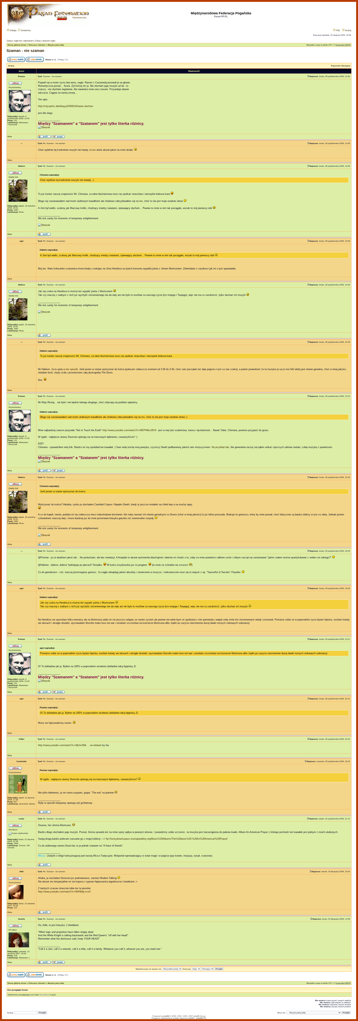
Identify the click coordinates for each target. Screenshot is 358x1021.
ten (94, 149)
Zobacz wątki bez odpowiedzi (20, 41)
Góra (9, 136)
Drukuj (11, 66)
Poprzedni (335, 66)
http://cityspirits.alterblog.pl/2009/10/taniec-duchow (65, 106)
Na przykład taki (220, 447)
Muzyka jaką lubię (56, 45)
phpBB (166, 1016)
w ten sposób (70, 369)
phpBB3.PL (201, 1018)
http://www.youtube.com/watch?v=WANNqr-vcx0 (64, 891)
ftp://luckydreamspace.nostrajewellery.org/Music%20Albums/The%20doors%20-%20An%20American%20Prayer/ (167, 838)
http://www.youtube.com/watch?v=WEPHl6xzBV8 (129, 430)
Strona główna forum (16, 45)
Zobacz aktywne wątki (45, 41)
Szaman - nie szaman (25, 51)
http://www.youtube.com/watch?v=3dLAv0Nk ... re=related (69, 745)
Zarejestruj (25, 30)
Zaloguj (12, 30)
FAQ (337, 30)
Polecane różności (37, 45)
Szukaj (347, 30)
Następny (346, 66)
